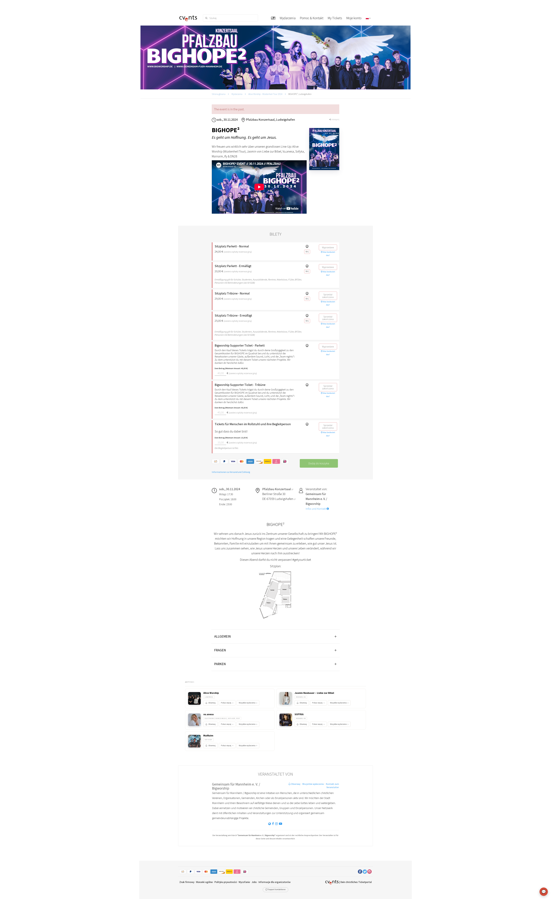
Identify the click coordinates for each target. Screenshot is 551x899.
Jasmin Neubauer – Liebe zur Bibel (314, 693)
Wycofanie (244, 882)
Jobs (254, 882)
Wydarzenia (236, 94)
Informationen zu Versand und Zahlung (231, 472)
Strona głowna (218, 94)
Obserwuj (212, 703)
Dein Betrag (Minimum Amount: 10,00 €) (231, 437)
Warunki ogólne (204, 882)
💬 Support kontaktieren (275, 890)
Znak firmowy (186, 882)
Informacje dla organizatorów (274, 882)
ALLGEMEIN (222, 636)
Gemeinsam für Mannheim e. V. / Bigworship (236, 786)
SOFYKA (299, 714)
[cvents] (189, 18)
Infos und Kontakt (316, 508)
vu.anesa (208, 714)
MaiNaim (208, 735)
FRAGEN (220, 650)
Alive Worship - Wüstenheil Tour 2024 (265, 94)
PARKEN (220, 664)
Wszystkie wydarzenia (247, 703)
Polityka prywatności (225, 882)
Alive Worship (211, 693)
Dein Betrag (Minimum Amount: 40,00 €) (231, 368)
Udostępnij (335, 119)
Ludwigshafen (284, 499)
